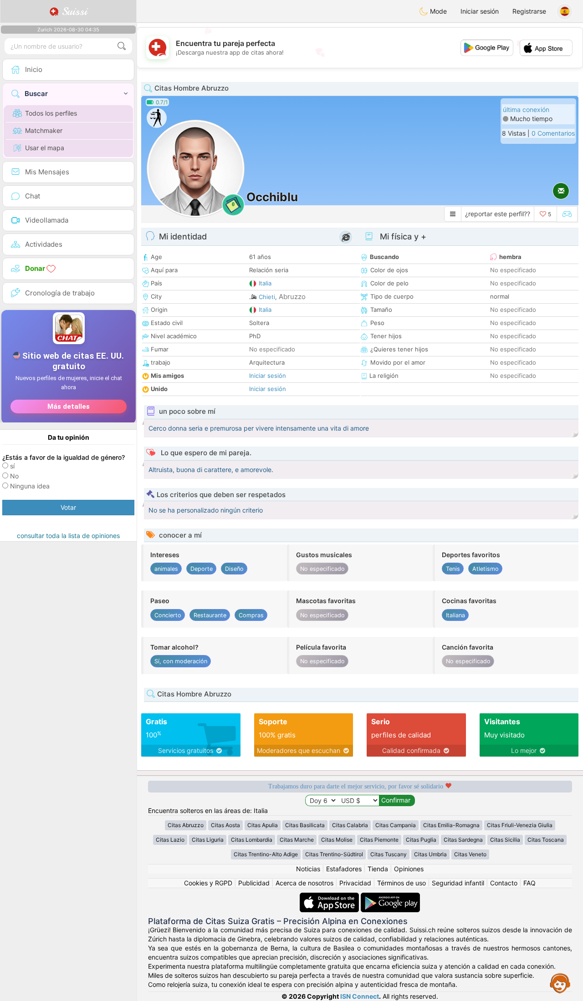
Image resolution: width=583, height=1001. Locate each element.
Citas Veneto (470, 854)
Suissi (73, 11)
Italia (265, 283)
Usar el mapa (44, 148)
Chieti (267, 296)
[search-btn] (121, 46)
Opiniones (409, 869)
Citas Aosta (225, 825)
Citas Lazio (170, 839)
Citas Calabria (350, 825)
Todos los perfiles (51, 113)
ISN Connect (359, 996)
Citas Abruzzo (186, 825)
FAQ (529, 883)
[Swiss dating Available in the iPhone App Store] (330, 897)
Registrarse (529, 11)
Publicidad (254, 883)
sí (12, 466)
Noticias (308, 869)
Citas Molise (337, 839)
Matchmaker (43, 130)
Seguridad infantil (458, 883)
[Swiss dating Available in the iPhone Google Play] (390, 897)
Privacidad (355, 883)
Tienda (378, 869)
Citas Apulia (262, 825)
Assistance (560, 982)
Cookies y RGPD (208, 883)
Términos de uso (401, 883)
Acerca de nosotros (304, 883)
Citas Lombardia (251, 839)
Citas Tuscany (388, 854)
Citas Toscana (545, 839)
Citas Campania (395, 825)
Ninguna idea (30, 486)
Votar (68, 507)
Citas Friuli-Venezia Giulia (519, 825)
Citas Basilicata (305, 825)
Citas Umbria (430, 854)
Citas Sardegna (463, 839)
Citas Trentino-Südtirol (334, 854)
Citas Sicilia (505, 839)
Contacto (503, 883)
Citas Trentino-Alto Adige (266, 854)
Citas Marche (297, 839)
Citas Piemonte (379, 839)
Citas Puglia (421, 839)
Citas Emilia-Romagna (451, 825)
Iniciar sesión (479, 11)
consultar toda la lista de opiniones (68, 535)
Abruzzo (292, 296)
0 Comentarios (553, 133)
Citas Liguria (208, 839)
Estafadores (344, 869)
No (14, 476)
